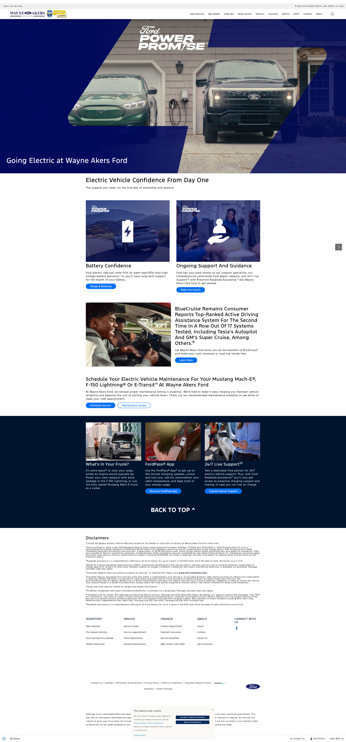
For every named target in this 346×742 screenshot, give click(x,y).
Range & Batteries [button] (101, 286)
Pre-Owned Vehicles (96, 632)
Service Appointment (135, 632)
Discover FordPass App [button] (163, 491)
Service (286, 14)
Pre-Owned (214, 14)
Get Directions (205, 644)
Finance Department (171, 626)
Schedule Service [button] (100, 405)
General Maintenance (135, 644)
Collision (273, 14)
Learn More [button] (186, 360)
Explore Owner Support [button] (223, 491)
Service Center (131, 626)
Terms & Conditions (172, 683)
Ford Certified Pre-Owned (99, 638)
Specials (260, 14)
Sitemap (109, 683)
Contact (201, 632)
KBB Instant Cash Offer (173, 644)
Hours (200, 626)
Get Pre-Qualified (170, 638)
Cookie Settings (164, 689)
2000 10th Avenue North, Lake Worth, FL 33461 (320, 6)
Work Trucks (245, 14)
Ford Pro (229, 14)
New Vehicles (197, 14)
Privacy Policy (152, 683)
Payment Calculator (171, 632)
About (319, 14)
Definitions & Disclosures (129, 683)
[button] (332, 14)
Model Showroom (95, 644)
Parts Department (133, 638)
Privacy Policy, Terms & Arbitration (149, 723)
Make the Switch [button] (191, 289)
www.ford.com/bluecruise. (193, 573)
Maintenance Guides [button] (134, 405)
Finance (308, 14)
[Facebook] (236, 628)
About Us (202, 638)
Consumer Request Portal (198, 683)
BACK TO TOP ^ (173, 510)
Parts (297, 14)
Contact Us (96, 683)
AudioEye (149, 689)
